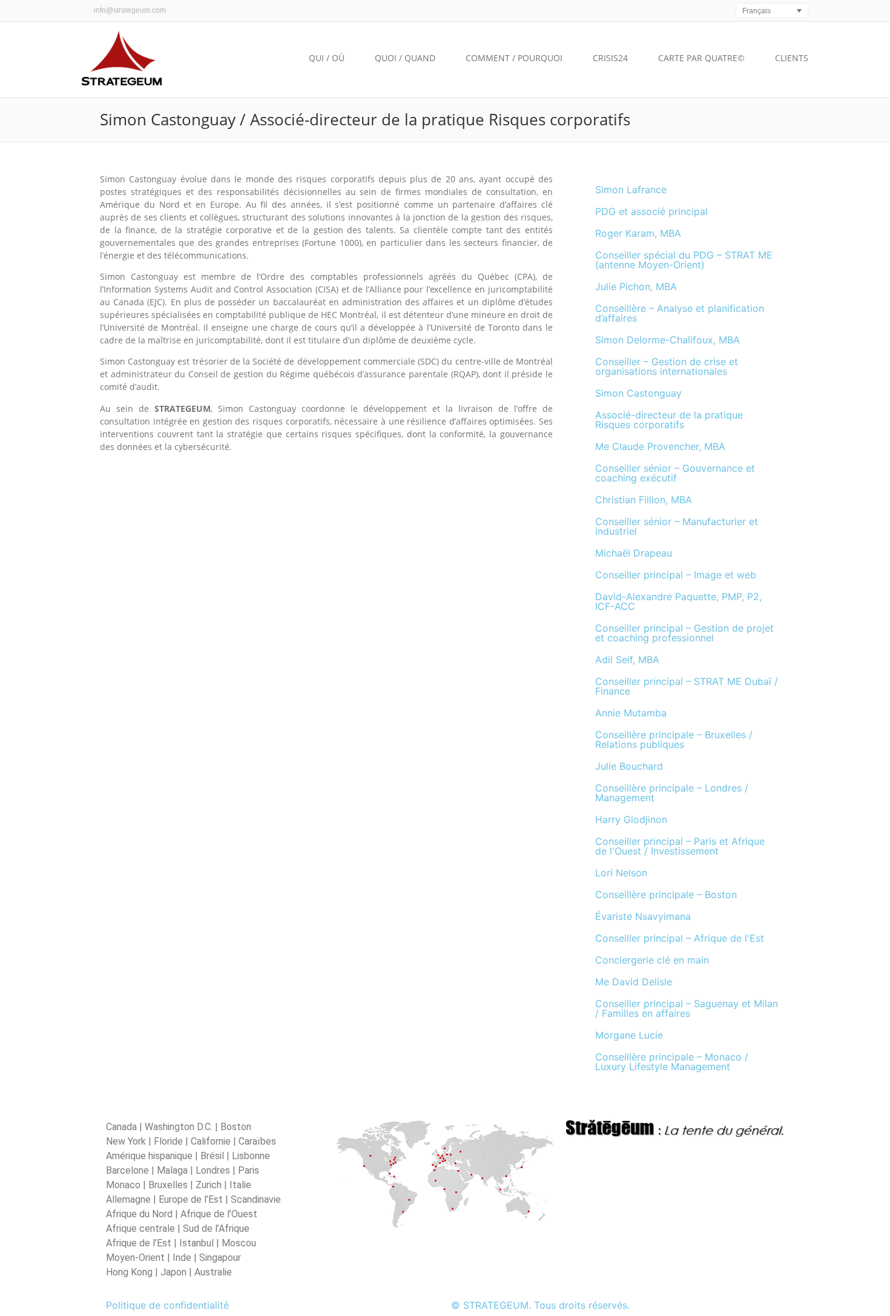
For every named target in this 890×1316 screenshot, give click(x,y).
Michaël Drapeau (633, 553)
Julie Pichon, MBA (636, 286)
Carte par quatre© (701, 58)
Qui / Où (326, 58)
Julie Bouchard (629, 766)
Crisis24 (610, 58)
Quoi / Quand (405, 58)
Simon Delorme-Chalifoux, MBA (667, 340)
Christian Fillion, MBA (643, 500)
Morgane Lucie (629, 1035)
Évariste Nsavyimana (643, 916)
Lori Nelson (621, 873)
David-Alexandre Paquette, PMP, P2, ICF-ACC (678, 601)
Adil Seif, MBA (627, 659)
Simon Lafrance (631, 190)
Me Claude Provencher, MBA (660, 446)
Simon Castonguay (638, 393)
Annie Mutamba (631, 713)
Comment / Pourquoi (514, 58)
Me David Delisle (633, 982)
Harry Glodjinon (631, 819)
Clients (791, 58)
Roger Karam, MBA (638, 233)
